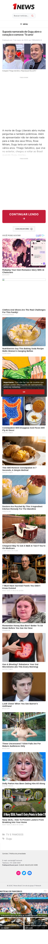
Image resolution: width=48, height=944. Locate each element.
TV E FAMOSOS (14, 834)
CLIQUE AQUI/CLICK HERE (28, 865)
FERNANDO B (37, 40)
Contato (5, 853)
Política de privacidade (18, 853)
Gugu (9, 838)
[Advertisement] (24, 103)
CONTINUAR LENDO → (24, 216)
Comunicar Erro (22, 229)
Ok (24, 392)
